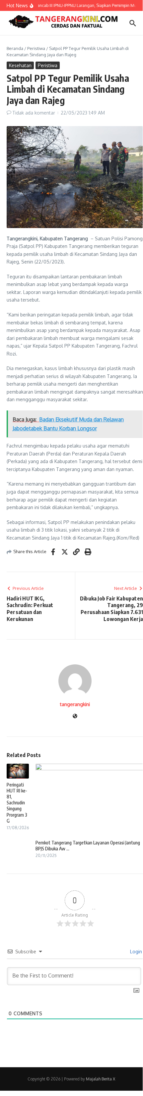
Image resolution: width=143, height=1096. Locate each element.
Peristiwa (36, 48)
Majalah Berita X (100, 1078)
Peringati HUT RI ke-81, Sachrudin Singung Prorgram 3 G (17, 803)
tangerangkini (75, 704)
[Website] (75, 716)
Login (135, 951)
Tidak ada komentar (33, 113)
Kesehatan (20, 65)
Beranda (15, 48)
